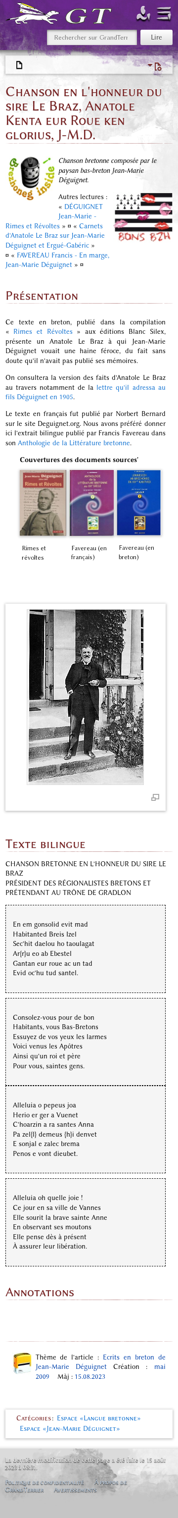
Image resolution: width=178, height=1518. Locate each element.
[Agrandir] (155, 797)
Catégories (33, 1418)
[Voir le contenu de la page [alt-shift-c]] (19, 65)
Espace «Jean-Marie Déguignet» (70, 1428)
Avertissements (75, 1489)
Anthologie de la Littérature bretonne (74, 443)
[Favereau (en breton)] (139, 503)
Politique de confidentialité (44, 1482)
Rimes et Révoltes (42, 331)
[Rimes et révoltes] (43, 503)
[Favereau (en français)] (91, 503)
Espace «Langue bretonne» (99, 1418)
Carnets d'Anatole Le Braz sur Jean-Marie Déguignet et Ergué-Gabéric (55, 236)
